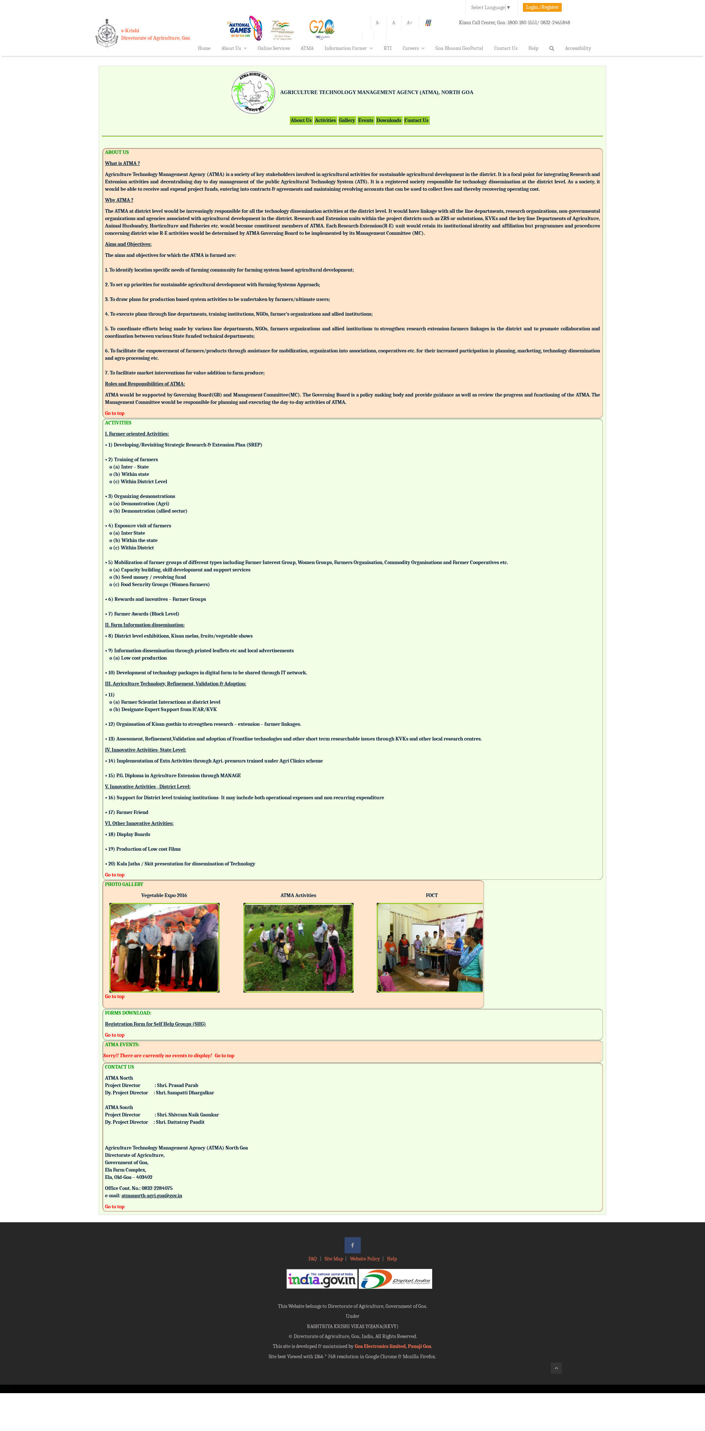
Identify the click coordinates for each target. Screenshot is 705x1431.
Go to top (114, 413)
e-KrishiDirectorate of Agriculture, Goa (155, 34)
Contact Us (505, 48)
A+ (410, 22)
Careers (411, 48)
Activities (325, 120)
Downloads (389, 120)
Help (533, 48)
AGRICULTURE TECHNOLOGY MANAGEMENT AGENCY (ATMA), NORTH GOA (376, 92)
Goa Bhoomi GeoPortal (459, 48)
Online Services (274, 48)
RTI (388, 48)
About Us (231, 48)
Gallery (347, 120)
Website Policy (365, 1259)
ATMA (307, 48)
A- (378, 22)
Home (204, 48)
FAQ (313, 1259)
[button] (114, 938)
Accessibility (578, 48)
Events (365, 120)
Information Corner (346, 48)
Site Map (334, 1259)
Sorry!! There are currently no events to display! (157, 1055)
